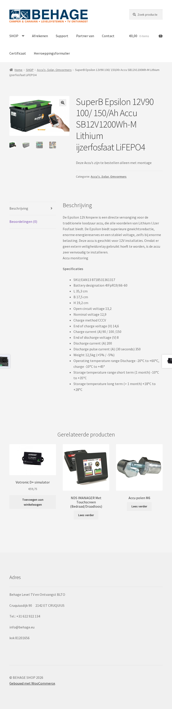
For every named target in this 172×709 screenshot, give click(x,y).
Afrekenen (40, 36)
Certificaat (17, 53)
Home (18, 70)
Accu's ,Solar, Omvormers (54, 70)
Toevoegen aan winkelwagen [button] (32, 502)
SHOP (13, 36)
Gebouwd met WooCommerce (32, 683)
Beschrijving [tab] (18, 208)
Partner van (85, 36)
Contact (108, 36)
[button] (62, 102)
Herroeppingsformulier (52, 53)
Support (62, 36)
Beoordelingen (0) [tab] (23, 221)
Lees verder (86, 515)
